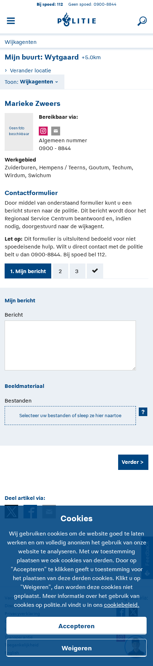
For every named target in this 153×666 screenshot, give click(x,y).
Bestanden (18, 400)
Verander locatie (30, 70)
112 (60, 4)
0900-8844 (105, 4)
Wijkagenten (21, 42)
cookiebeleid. (121, 605)
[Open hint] (143, 412)
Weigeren (77, 648)
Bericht (14, 314)
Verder (130, 461)
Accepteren (76, 626)
